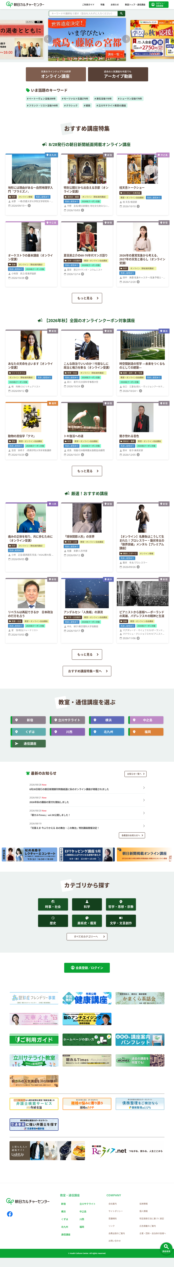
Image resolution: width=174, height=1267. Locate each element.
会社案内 (113, 1203)
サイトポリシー (116, 1211)
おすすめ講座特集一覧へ (85, 671)
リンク (112, 1226)
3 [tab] (84, 60)
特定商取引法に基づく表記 (151, 1218)
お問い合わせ (115, 1240)
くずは (30, 732)
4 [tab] (89, 60)
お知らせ (115, 4)
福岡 (148, 732)
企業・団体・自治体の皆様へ (152, 1233)
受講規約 (113, 1218)
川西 (69, 732)
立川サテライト (69, 720)
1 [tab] (74, 60)
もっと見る (85, 298)
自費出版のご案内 (117, 1233)
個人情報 (143, 1211)
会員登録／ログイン (87, 967)
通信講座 (30, 743)
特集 (103, 4)
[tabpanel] (87, 39)
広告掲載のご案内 (147, 1226)
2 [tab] (79, 60)
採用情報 (143, 1203)
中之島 (147, 720)
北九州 (108, 732)
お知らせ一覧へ (134, 773)
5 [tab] (94, 60)
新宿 (30, 720)
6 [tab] (99, 60)
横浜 (108, 720)
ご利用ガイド (88, 4)
